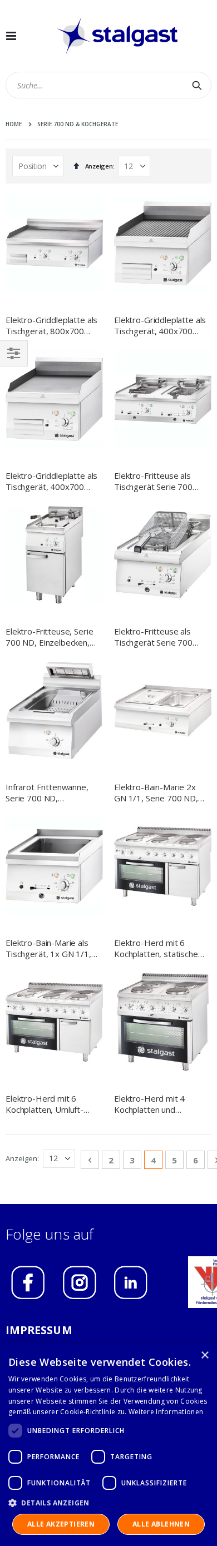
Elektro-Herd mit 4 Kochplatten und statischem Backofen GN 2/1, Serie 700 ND (160, 1104)
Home (14, 124)
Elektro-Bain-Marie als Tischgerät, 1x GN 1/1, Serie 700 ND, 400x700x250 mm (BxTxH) (48, 948)
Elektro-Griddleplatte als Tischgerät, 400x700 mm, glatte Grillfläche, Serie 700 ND (51, 481)
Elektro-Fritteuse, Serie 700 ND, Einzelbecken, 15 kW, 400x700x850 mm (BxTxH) (49, 637)
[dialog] (108, 1445)
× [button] (204, 1355)
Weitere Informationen (166, 1411)
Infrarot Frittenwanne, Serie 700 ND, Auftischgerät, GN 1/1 (47, 792)
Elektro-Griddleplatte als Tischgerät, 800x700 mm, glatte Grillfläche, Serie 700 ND (51, 325)
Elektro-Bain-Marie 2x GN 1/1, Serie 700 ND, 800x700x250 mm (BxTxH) (156, 792)
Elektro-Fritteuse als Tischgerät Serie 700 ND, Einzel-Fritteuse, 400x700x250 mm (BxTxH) (153, 637)
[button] (108, 1502)
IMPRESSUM (39, 1329)
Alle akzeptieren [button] (61, 1524)
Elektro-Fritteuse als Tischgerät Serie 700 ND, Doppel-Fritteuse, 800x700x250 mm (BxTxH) (156, 481)
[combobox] (108, 85)
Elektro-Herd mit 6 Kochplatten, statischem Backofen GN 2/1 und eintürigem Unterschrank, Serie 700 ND (159, 948)
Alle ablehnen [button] (161, 1524)
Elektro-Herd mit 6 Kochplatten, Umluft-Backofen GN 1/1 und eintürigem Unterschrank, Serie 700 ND (51, 1104)
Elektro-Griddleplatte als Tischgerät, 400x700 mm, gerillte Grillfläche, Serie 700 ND (160, 325)
